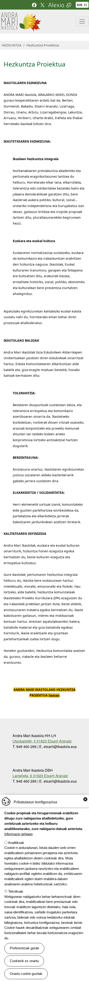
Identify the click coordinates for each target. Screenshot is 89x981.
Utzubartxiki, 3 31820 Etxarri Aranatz (42, 741)
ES (85, 5)
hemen (54, 695)
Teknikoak (15, 891)
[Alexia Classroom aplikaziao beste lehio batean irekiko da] (59, 4)
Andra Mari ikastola (21, 14)
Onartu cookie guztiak (26, 974)
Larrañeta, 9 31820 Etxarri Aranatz (40, 775)
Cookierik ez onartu (24, 961)
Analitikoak (16, 843)
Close (85, 799)
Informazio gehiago (18, 834)
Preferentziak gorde (24, 948)
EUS (79, 5)
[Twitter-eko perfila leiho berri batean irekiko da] (42, 4)
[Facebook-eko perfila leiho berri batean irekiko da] (34, 4)
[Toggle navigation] (82, 21)
